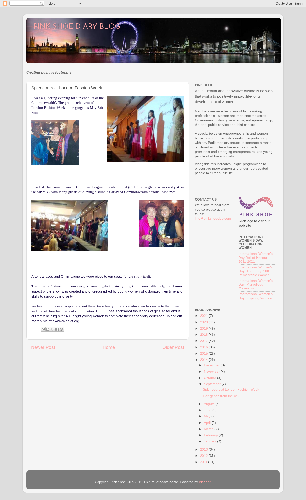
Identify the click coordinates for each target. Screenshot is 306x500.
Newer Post (43, 347)
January (210, 441)
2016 (204, 347)
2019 (204, 328)
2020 (204, 322)
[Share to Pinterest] (61, 329)
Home (109, 347)
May (207, 416)
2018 (204, 334)
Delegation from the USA (221, 396)
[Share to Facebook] (57, 329)
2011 (204, 462)
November (212, 371)
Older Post (173, 347)
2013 (204, 449)
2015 (204, 353)
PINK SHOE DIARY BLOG (76, 27)
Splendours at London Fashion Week (231, 389)
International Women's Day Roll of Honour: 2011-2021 (256, 257)
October (210, 378)
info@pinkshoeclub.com (213, 218)
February (211, 435)
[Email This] (43, 329)
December (212, 365)
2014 (204, 360)
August (209, 404)
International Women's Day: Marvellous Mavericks (256, 284)
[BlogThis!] (47, 329)
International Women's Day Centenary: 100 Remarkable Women (256, 271)
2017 (204, 341)
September (213, 384)
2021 (204, 316)
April (208, 423)
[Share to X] (52, 329)
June (208, 410)
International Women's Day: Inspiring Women (256, 296)
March (209, 429)
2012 (204, 455)
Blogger (204, 482)
